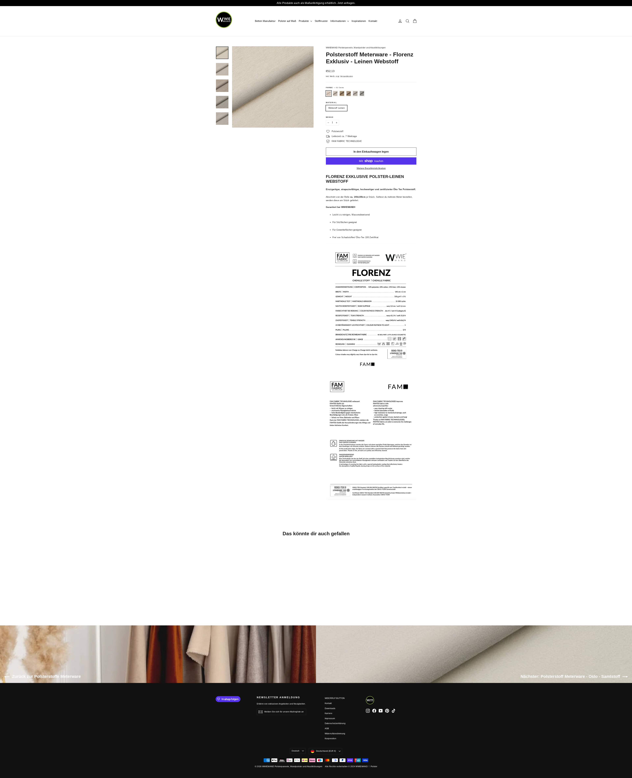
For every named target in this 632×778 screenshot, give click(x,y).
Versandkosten (346, 76)
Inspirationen (359, 21)
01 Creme (328, 93)
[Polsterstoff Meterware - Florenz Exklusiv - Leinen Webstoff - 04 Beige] (230, 600)
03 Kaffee (342, 93)
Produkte (304, 21)
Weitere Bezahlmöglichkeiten (371, 168)
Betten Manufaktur (265, 21)
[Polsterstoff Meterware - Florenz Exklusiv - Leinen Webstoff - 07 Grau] (238, 600)
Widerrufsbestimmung (335, 733)
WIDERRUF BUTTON (335, 698)
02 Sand (335, 93)
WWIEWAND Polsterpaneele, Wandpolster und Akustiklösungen (356, 48)
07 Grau (362, 93)
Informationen (338, 21)
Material (331, 102)
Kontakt (373, 21)
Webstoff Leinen (336, 108)
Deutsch (295, 751)
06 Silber (355, 93)
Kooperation (330, 738)
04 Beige (348, 93)
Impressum (330, 718)
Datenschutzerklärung (335, 723)
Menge (330, 117)
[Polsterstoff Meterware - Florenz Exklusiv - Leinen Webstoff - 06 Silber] (234, 600)
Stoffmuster (321, 21)
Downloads (330, 708)
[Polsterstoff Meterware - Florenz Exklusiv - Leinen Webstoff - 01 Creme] (217, 600)
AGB (327, 728)
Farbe (335, 87)
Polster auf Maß (287, 21)
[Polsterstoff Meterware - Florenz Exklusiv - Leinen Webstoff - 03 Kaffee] (225, 600)
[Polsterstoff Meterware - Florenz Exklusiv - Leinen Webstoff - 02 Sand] (221, 600)
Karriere (328, 713)
